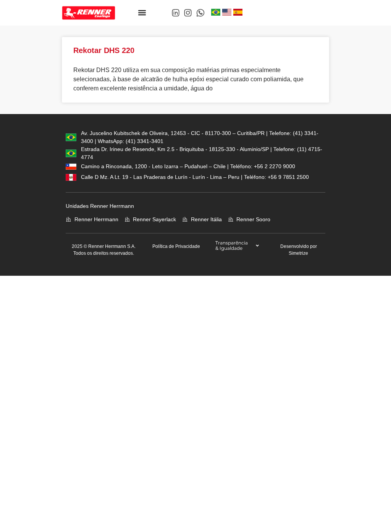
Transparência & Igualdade (231, 245)
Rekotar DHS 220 (103, 50)
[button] (142, 12)
